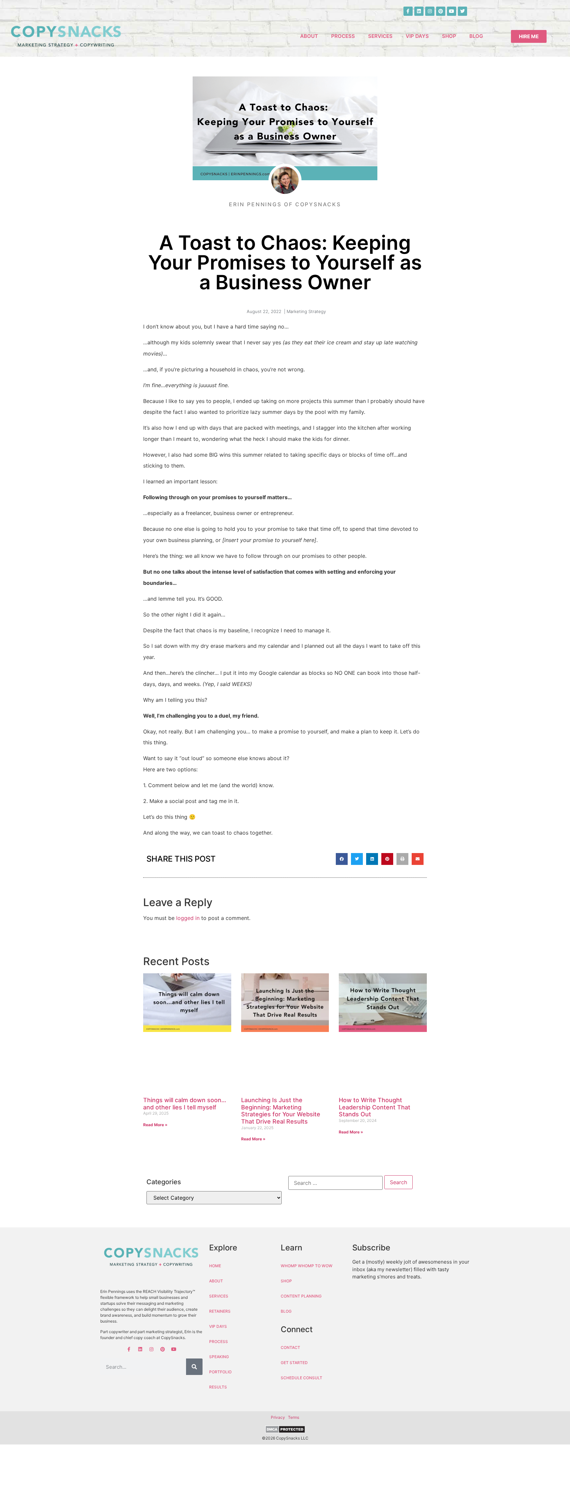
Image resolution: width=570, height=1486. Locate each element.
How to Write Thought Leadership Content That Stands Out (374, 1107)
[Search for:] (335, 1183)
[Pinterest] (440, 11)
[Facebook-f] (408, 11)
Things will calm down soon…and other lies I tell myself (184, 1104)
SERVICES (380, 36)
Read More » (155, 1124)
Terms (293, 1417)
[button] (342, 859)
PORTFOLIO (220, 1371)
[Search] (194, 1366)
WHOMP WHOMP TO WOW (306, 1265)
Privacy (278, 1417)
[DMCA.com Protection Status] (285, 1430)
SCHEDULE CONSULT (301, 1377)
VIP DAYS (417, 36)
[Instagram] (429, 11)
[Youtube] (451, 11)
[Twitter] (462, 11)
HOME (215, 1265)
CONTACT (290, 1347)
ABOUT (309, 36)
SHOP (449, 36)
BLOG (476, 36)
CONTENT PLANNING (301, 1296)
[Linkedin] (419, 11)
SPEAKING (219, 1356)
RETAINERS (220, 1311)
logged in (188, 918)
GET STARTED (294, 1362)
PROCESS (343, 36)
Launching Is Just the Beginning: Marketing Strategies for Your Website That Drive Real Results (280, 1111)
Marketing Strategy (306, 311)
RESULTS (218, 1387)
